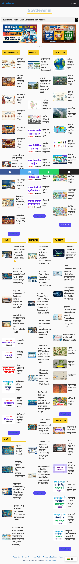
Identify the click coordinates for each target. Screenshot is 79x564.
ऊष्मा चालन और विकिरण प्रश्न (72, 388)
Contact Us (26, 557)
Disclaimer (62, 557)
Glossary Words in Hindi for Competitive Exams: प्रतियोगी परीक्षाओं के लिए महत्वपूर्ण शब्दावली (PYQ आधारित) (44, 474)
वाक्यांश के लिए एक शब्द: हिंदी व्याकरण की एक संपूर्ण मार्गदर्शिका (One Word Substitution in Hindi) (19, 323)
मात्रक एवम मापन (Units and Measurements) (69, 337)
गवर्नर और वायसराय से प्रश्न (46, 133)
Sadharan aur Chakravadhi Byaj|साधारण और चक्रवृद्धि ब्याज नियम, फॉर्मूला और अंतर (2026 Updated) (18, 536)
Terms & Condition (50, 557)
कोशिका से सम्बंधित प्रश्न (71, 401)
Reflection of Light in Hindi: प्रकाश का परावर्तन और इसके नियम (71, 252)
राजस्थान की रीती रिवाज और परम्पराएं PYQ (20, 81)
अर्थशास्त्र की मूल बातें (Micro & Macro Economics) (46, 64)
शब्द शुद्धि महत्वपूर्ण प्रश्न (20, 354)
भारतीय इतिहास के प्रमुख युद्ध (46, 119)
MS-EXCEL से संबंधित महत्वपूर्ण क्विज (71, 468)
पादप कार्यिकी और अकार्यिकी (72, 351)
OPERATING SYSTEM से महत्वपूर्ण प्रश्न (71, 430)
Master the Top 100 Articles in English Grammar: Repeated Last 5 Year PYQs (45, 255)
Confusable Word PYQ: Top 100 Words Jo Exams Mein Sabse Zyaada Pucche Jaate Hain (44, 353)
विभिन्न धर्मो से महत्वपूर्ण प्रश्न (46, 176)
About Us (16, 557)
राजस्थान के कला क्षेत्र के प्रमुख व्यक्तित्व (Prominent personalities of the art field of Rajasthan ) (18, 163)
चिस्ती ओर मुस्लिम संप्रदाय (46, 190)
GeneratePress (50, 561)
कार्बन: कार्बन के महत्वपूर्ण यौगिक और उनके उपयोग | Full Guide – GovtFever (70, 293)
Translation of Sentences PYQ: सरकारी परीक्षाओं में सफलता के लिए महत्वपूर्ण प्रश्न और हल (44, 449)
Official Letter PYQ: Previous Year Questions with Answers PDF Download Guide (44, 329)
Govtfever (8, 3)
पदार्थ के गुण (72, 375)
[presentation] (76, 19)
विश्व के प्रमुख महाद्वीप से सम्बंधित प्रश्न (71, 176)
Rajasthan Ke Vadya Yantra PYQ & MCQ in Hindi (20, 201)
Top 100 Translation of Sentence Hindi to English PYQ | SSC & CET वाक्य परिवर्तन (18, 298)
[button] (66, 3)
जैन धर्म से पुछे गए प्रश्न (46, 203)
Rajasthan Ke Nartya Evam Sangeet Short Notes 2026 (24, 20)
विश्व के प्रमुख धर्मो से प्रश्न (71, 144)
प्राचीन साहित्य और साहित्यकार (46, 162)
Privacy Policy (36, 557)
